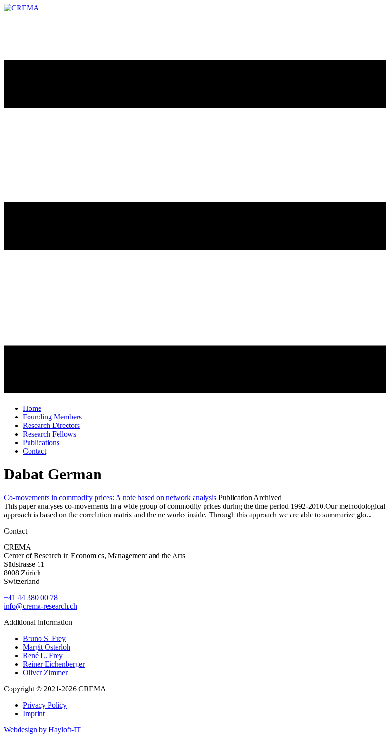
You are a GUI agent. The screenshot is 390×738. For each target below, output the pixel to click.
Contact (34, 451)
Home (32, 408)
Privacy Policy (45, 705)
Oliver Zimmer (45, 673)
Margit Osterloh (46, 647)
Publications (41, 442)
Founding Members (52, 417)
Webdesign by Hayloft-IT (42, 730)
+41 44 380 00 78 (31, 597)
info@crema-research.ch (40, 606)
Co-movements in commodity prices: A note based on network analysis (110, 498)
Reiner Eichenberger (54, 664)
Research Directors (51, 425)
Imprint (34, 713)
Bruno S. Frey (44, 638)
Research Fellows (49, 434)
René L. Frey (43, 655)
